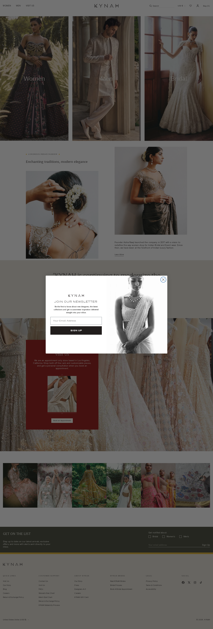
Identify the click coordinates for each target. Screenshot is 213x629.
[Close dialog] (163, 279)
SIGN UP (76, 330)
